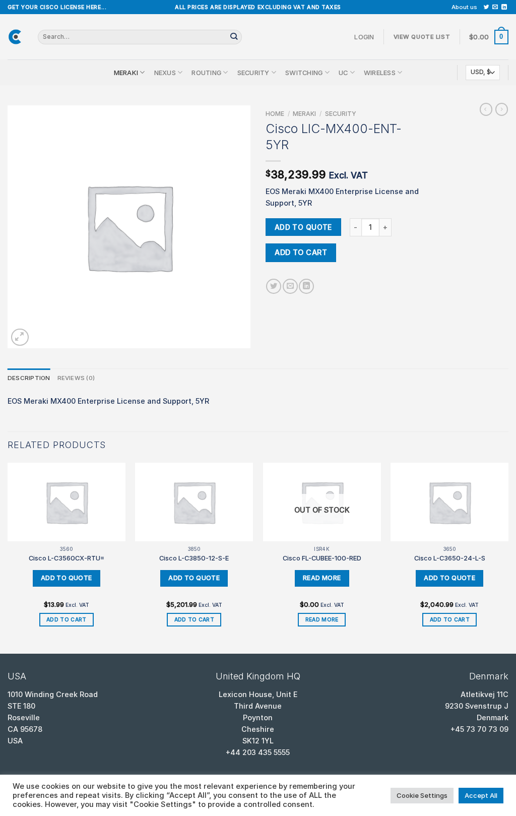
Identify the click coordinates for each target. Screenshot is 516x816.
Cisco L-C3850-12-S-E (194, 558)
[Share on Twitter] (273, 286)
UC (343, 73)
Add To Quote (303, 227)
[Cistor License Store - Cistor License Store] (15, 36)
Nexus (165, 73)
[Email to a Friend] (290, 286)
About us (464, 7)
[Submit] (234, 37)
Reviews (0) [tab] (76, 378)
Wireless (380, 73)
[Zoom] (20, 337)
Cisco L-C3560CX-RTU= (66, 558)
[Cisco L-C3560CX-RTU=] (66, 502)
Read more (322, 619)
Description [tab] (29, 378)
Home (275, 113)
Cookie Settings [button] (422, 795)
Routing (206, 73)
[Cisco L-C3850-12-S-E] (194, 502)
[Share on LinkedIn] (306, 286)
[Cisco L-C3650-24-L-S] (449, 502)
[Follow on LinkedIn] (504, 7)
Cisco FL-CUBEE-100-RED (322, 558)
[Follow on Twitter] (486, 7)
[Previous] (8, 557)
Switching (303, 73)
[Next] (507, 557)
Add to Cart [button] (66, 619)
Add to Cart (301, 252)
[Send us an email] (495, 7)
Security (253, 73)
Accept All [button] (481, 795)
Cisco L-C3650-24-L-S (449, 558)
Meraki (126, 73)
